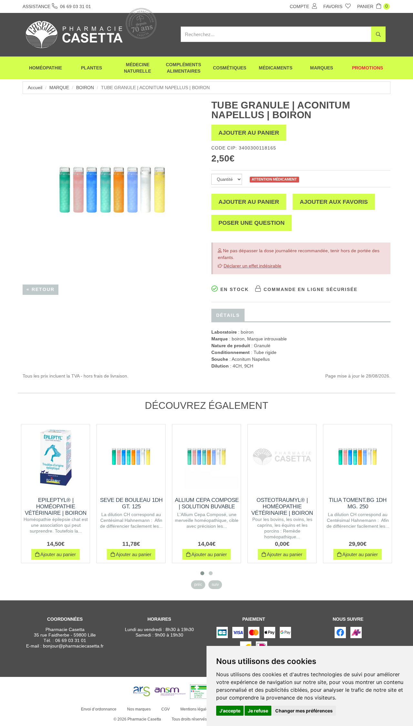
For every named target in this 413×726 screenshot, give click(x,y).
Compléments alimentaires (183, 68)
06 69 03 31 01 (70, 640)
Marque (59, 87)
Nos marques (139, 709)
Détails (228, 315)
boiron (85, 87)
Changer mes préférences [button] (304, 710)
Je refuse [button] (258, 710)
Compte (300, 6)
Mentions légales (195, 709)
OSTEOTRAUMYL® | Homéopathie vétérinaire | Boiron (282, 506)
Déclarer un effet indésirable (252, 265)
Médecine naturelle (137, 68)
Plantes (91, 67)
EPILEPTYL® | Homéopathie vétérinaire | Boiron (55, 506)
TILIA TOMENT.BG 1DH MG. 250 (358, 503)
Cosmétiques (229, 67)
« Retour (40, 289)
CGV (165, 709)
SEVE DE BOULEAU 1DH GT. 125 (131, 503)
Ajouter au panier (248, 133)
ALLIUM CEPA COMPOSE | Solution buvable (207, 503)
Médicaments (275, 67)
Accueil (35, 87)
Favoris (333, 6)
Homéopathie (45, 67)
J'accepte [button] (229, 710)
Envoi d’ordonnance (98, 709)
